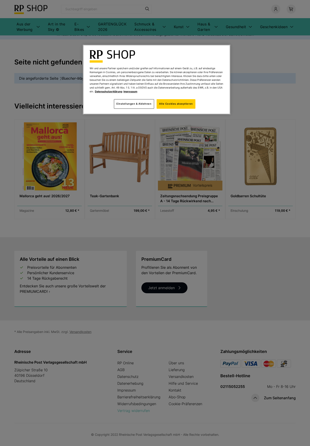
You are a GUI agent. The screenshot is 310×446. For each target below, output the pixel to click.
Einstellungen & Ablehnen (134, 103)
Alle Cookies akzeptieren (176, 103)
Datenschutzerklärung (108, 91)
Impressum (130, 91)
